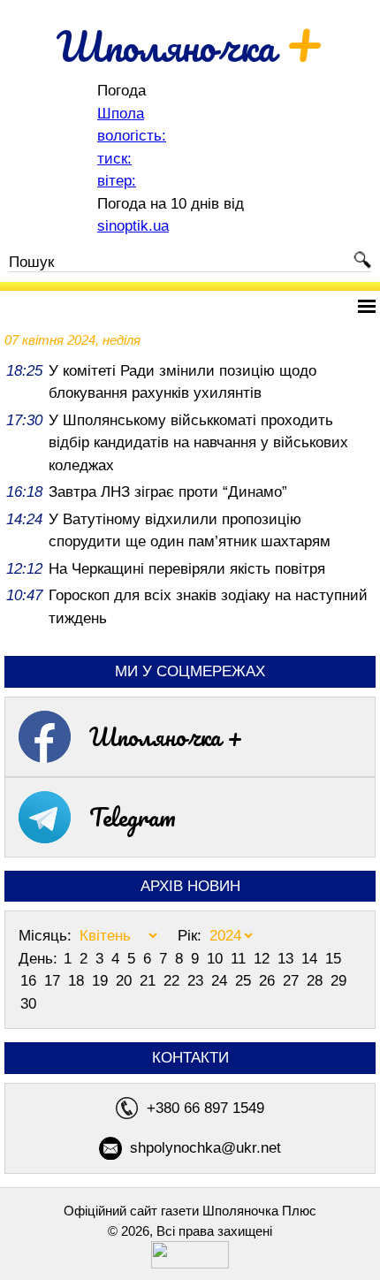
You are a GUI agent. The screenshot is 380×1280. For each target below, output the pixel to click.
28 (317, 980)
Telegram (132, 816)
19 (102, 980)
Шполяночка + (166, 736)
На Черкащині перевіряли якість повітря (187, 568)
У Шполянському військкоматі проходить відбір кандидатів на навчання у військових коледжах (198, 443)
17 (54, 980)
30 (28, 1003)
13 (287, 958)
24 (221, 980)
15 (333, 958)
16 (30, 980)
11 (240, 958)
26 (269, 980)
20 (126, 980)
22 (173, 980)
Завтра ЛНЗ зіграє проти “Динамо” (168, 492)
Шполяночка (190, 46)
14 (311, 958)
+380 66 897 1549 (205, 1108)
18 (78, 980)
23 (197, 980)
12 (264, 958)
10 (217, 958)
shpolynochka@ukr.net (205, 1147)
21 (150, 980)
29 (338, 980)
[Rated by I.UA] (190, 1263)
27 (293, 980)
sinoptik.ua (133, 225)
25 (245, 980)
